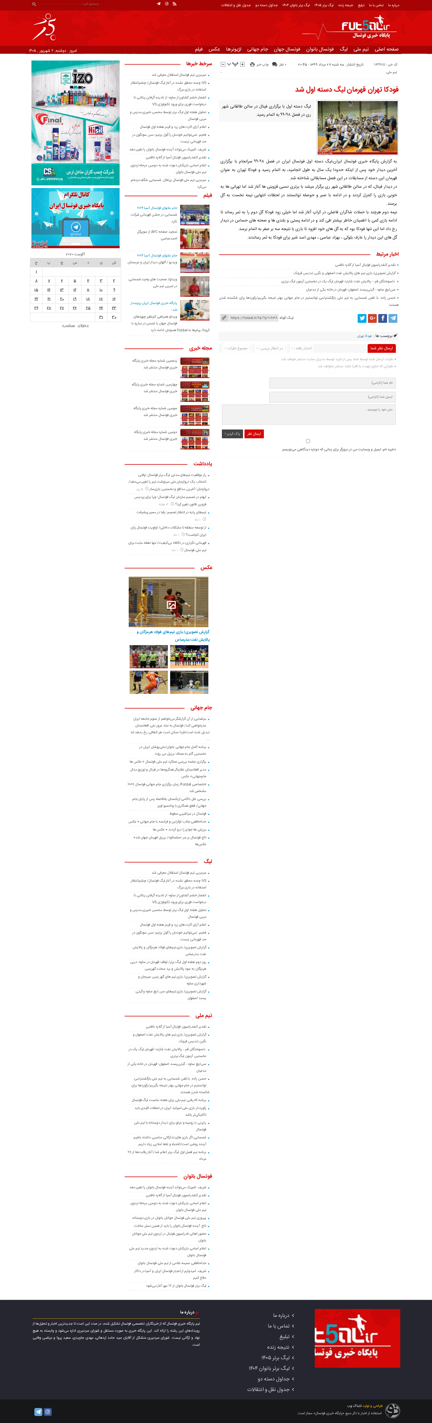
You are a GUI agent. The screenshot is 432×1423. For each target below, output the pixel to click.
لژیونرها (233, 49)
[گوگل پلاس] (372, 318)
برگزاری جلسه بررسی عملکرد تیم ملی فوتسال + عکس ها (168, 762)
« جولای (83, 325)
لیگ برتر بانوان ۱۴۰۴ (296, 5)
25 (88, 308)
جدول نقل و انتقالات (236, 5)
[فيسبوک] (382, 318)
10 (101, 290)
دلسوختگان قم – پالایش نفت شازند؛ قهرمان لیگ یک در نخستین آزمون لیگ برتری (338, 281)
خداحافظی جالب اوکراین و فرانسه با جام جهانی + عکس (167, 822)
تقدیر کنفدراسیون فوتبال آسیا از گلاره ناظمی (365, 265)
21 (49, 299)
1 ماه (198, 520)
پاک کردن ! (232, 434)
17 (101, 299)
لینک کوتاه (286, 318)
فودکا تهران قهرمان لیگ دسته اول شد (347, 90)
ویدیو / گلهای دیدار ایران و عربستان (152, 262)
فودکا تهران (364, 336)
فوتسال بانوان (320, 49)
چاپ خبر (263, 65)
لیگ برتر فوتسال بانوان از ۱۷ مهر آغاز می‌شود (176, 1286)
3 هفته (164, 504)
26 (75, 308)
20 (62, 299)
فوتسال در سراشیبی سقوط (188, 814)
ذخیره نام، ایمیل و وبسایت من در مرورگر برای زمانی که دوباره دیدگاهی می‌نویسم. (339, 449)
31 (101, 317)
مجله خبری (200, 349)
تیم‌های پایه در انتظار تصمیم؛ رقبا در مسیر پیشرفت (171, 512)
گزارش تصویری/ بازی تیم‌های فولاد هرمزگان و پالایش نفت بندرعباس (173, 636)
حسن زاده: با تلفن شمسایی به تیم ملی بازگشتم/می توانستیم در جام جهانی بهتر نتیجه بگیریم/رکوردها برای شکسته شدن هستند (170, 1085)
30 (114, 317)
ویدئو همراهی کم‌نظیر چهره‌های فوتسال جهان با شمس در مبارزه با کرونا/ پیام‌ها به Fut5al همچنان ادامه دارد (170, 323)
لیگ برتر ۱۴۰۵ (324, 5)
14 (49, 290)
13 (62, 290)
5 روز (140, 489)
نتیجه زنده (345, 5)
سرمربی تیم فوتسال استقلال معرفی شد (179, 75)
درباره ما (393, 5)
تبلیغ (361, 5)
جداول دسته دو (266, 5)
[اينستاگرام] (166, 3)
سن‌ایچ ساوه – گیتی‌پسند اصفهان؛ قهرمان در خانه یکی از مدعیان (351, 290)
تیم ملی (361, 49)
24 (101, 308)
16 (114, 299)
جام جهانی (257, 49)
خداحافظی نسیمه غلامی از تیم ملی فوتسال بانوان (172, 1263)
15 (36, 290)
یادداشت (202, 464)
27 (62, 308)
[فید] (174, 3)
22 (36, 299)
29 (36, 308)
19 (74, 299)
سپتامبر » (68, 325)
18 (88, 299)
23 (114, 308)
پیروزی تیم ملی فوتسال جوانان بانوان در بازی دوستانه (169, 1218)
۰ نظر (282, 65)
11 (88, 290)
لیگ (344, 49)
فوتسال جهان (287, 49)
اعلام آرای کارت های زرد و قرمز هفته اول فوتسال (173, 127)
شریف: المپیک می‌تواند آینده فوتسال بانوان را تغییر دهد (167, 149)
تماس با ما (376, 5)
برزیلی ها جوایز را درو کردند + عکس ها (179, 830)
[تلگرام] (158, 3)
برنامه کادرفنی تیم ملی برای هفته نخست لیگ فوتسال (169, 1100)
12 (74, 290)
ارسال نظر (254, 434)
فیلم (199, 49)
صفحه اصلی (387, 49)
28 (49, 308)
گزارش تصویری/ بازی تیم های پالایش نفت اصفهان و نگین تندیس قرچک (345, 273)
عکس (214, 49)
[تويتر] (362, 318)
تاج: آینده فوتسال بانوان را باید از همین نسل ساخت (170, 1226)
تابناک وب (354, 1406)
